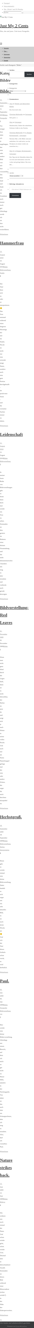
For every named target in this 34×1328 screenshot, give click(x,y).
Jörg (10, 104)
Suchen (29, 74)
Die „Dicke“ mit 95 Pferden (13, 9)
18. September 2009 (3, 829)
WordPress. (24, 1326)
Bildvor (2, 1202)
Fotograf (7, 3)
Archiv (11, 173)
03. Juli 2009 (1, 993)
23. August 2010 (2, 255)
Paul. (4, 981)
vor (1, 1014)
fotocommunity (9, 6)
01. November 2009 (3, 634)
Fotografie (3, 118)
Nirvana (17, 1326)
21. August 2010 (2, 446)
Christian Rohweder (16, 114)
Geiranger (28, 114)
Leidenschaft (11, 434)
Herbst (2, 847)
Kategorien (13, 88)
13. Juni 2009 (1, 1187)
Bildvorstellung (5, 270)
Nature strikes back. (6, 1167)
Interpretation (4, 850)
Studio (2, 273)
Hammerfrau (12, 243)
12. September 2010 (3, 103)
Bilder (5, 91)
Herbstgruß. (11, 817)
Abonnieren (15, 195)
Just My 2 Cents (14, 25)
